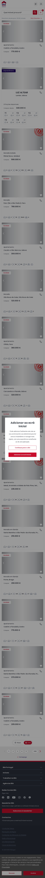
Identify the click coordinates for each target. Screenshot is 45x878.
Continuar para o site (22, 448)
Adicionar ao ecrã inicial (22, 455)
